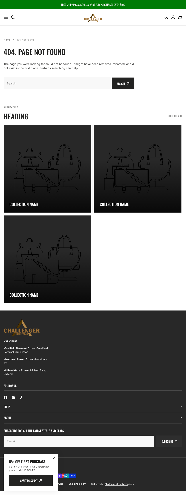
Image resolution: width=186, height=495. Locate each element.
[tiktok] (21, 397)
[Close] (54, 458)
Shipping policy (77, 483)
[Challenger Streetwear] (93, 17)
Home (7, 39)
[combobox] (57, 83)
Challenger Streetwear (116, 484)
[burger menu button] (6, 17)
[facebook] (5, 397)
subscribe (167, 441)
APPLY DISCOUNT (28, 480)
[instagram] (13, 397)
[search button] (13, 17)
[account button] (173, 17)
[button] (166, 17)
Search (121, 84)
